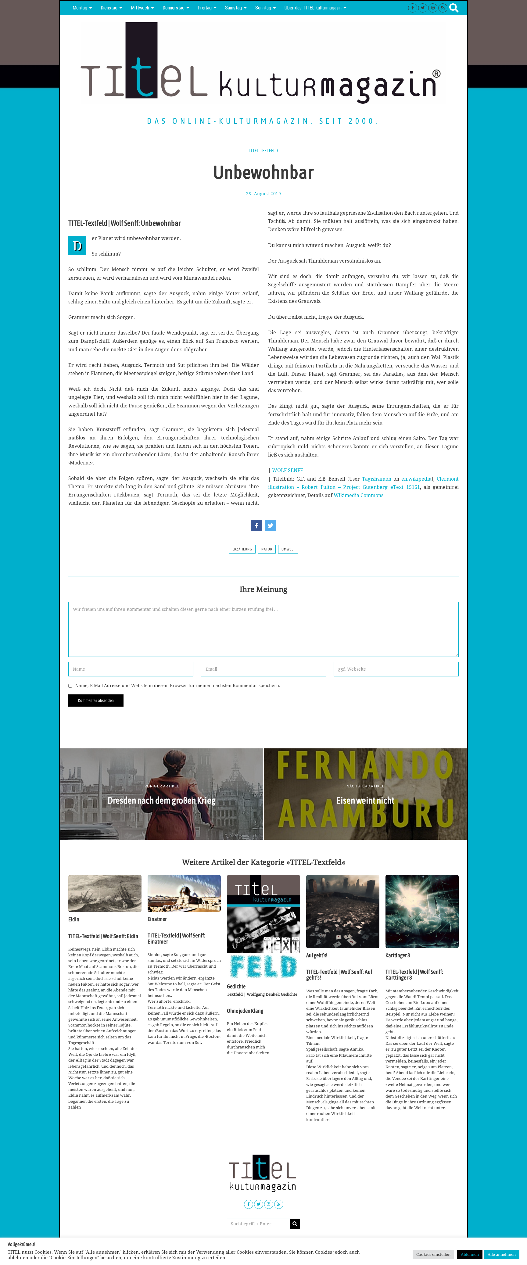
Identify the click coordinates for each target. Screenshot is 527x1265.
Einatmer (157, 919)
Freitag (205, 8)
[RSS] (442, 8)
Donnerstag (174, 8)
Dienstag (109, 8)
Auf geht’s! (316, 955)
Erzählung (242, 549)
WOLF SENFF (287, 470)
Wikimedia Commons (358, 495)
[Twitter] (422, 8)
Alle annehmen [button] (502, 1254)
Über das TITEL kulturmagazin (313, 8)
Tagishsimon (376, 478)
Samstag (233, 8)
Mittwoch (140, 8)
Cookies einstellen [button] (433, 1254)
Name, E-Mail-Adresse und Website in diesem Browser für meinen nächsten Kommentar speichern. (177, 685)
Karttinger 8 (397, 955)
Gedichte (236, 987)
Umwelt (288, 549)
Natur (266, 549)
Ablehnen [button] (470, 1254)
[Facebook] (412, 8)
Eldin (73, 919)
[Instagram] (432, 8)
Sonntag (263, 8)
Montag (80, 8)
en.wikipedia (416, 478)
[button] (295, 1224)
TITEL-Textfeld (263, 150)
